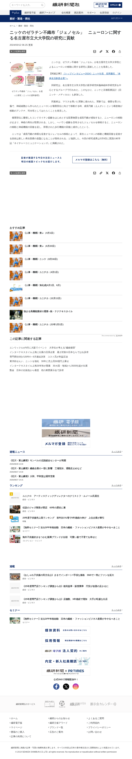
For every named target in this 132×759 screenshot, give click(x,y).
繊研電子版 (30, 12)
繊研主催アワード (59, 723)
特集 (24, 521)
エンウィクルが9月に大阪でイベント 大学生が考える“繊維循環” (43, 347)
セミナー (26, 531)
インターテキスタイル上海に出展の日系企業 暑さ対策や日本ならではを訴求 (49, 352)
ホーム (12, 26)
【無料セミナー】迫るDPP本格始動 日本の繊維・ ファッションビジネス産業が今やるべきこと (71, 527)
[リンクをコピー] (101, 51)
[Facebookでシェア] (113, 51)
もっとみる (116, 451)
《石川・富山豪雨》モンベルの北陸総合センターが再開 (38, 460)
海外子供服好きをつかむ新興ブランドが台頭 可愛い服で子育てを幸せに (60, 537)
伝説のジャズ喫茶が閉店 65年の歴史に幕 (44, 507)
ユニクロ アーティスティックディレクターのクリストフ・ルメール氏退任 (61, 496)
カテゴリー (116, 18)
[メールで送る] (94, 51)
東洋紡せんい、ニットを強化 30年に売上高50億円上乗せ (39, 361)
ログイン (117, 12)
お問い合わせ (95, 732)
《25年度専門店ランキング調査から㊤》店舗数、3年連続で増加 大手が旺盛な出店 (65, 599)
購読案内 (78, 12)
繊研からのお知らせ (60, 718)
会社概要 (66, 12)
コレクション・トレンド (32, 541)
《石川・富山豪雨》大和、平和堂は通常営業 (32, 476)
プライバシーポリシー (99, 727)
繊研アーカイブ (47, 12)
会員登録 (104, 12)
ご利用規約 (93, 723)
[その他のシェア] (119, 51)
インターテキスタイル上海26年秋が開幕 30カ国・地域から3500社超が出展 (49, 365)
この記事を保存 (19, 51)
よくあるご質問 (96, 718)
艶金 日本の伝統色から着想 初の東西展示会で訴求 (37, 370)
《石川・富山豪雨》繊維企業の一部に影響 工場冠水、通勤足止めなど (46, 468)
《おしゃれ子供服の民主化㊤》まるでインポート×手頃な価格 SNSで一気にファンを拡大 (68, 575)
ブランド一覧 (56, 727)
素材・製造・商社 (20, 18)
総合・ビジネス (29, 499)
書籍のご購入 (17, 732)
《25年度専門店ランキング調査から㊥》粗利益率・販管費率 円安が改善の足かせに (65, 586)
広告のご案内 (56, 732)
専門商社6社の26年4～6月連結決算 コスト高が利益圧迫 (39, 356)
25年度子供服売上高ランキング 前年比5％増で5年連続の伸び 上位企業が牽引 (63, 517)
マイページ (16, 727)
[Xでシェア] (107, 51)
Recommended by (108, 335)
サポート (91, 12)
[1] (15, 497)
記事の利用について (21, 736)
